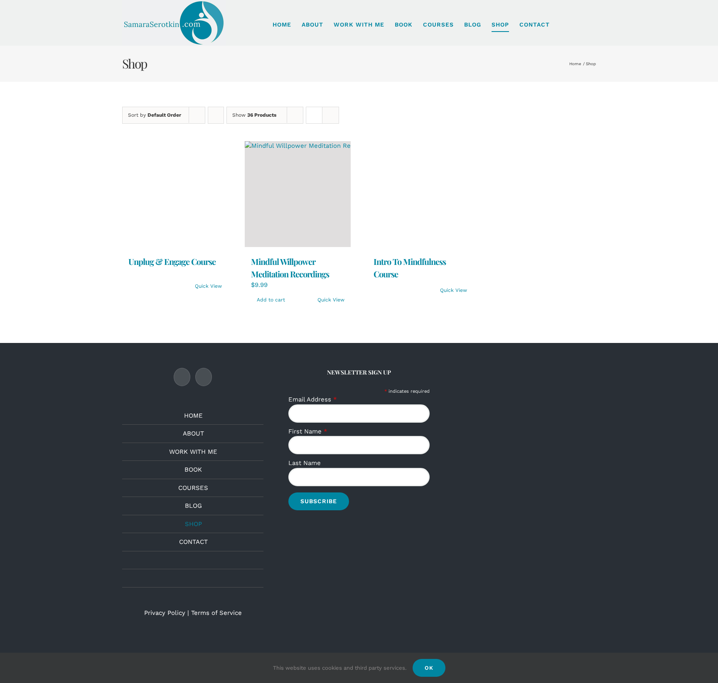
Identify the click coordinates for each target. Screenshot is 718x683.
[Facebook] (182, 377)
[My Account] (562, 24)
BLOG (193, 505)
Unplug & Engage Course (172, 165)
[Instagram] (203, 377)
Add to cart (271, 300)
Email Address (312, 399)
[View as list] (330, 115)
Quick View (208, 190)
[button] (593, 24)
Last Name (304, 463)
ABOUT (193, 433)
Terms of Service (216, 613)
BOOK (193, 469)
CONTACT (193, 542)
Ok (429, 668)
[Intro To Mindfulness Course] (420, 146)
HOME (193, 415)
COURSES (193, 488)
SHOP (193, 524)
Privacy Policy (164, 613)
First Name (307, 431)
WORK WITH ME (193, 451)
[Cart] (577, 24)
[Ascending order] (216, 115)
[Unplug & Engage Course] (175, 146)
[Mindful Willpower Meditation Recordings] (298, 194)
